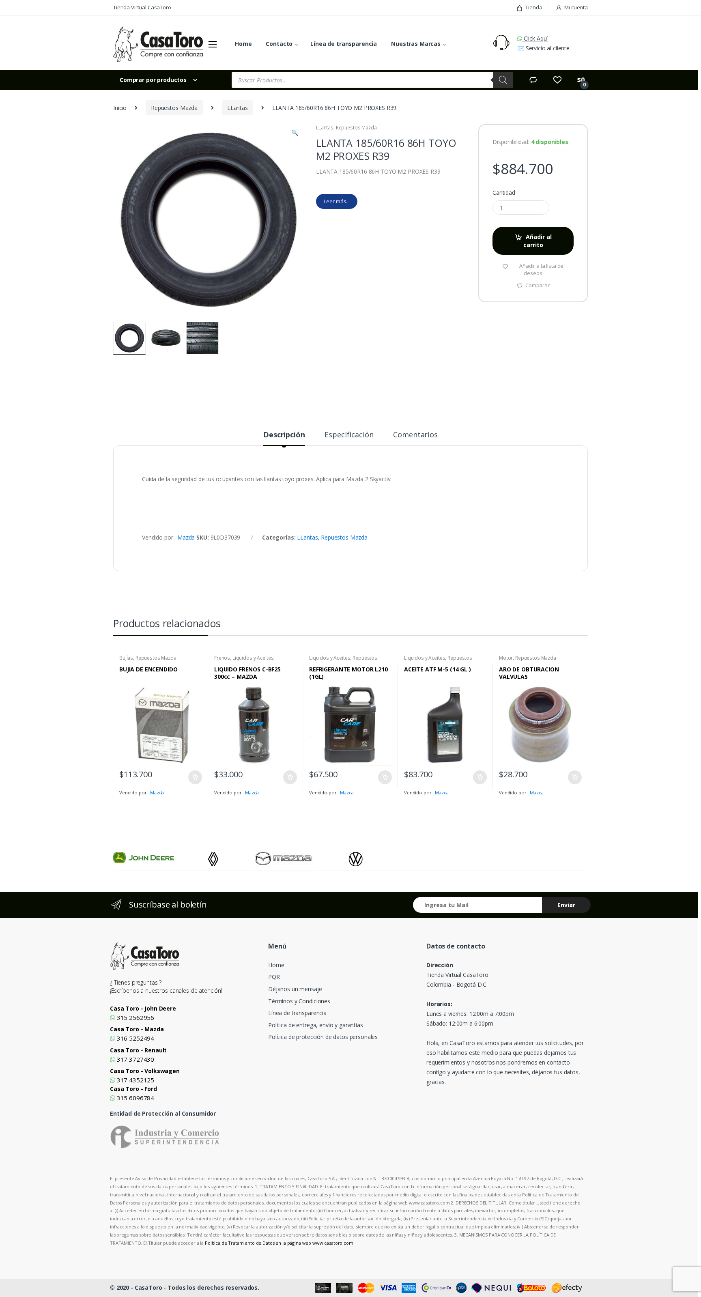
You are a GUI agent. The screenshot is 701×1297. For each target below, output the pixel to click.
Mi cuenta (576, 7)
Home (243, 43)
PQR (274, 977)
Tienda (533, 7)
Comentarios (415, 435)
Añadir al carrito (537, 241)
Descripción (284, 435)
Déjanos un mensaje (295, 989)
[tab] (284, 438)
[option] (160, 857)
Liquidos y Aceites (252, 657)
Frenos (222, 657)
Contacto (279, 43)
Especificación (349, 435)
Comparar (537, 285)
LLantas (237, 108)
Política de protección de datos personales (323, 1037)
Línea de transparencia (343, 43)
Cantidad (503, 192)
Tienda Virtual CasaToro (142, 7)
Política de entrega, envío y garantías (315, 1025)
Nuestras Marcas (416, 43)
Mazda (186, 537)
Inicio (120, 108)
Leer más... (337, 201)
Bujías (126, 657)
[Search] (503, 80)
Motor (506, 657)
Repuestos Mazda (174, 108)
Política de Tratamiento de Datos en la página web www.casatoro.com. (280, 1243)
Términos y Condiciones (299, 1001)
